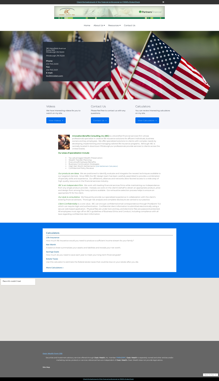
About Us (98, 25)
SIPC (124, 358)
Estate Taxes (52, 259)
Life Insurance (52, 237)
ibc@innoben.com (54, 76)
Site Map (46, 367)
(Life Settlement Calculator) (107, 166)
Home (87, 25)
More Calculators (55, 268)
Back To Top (209, 375)
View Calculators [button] (146, 120)
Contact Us (129, 25)
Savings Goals (52, 252)
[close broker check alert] (163, 2)
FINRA (118, 358)
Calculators (52, 233)
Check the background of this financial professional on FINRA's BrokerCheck (108, 2)
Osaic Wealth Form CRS (52, 353)
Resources (113, 25)
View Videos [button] (55, 120)
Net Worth (51, 245)
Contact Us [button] (98, 120)
